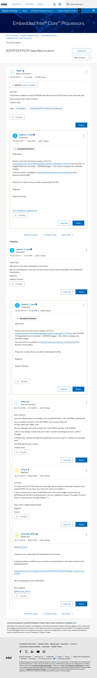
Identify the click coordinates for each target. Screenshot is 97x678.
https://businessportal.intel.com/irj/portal (55, 172)
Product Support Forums (30, 35)
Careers (73, 643)
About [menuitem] (24, 10)
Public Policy (56, 646)
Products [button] (17, 4)
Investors (65, 643)
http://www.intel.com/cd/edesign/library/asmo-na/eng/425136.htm (41, 163)
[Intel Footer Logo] (9, 657)
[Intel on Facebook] (20, 652)
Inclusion (46, 646)
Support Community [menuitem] (9, 10)
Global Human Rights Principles (36, 669)
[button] (86, 71)
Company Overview (27, 643)
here (74, 622)
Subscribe (81, 50)
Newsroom (54, 643)
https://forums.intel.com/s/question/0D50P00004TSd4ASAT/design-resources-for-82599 (49, 572)
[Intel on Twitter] (26, 652)
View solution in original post (25, 210)
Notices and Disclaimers (76, 665)
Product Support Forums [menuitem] (67, 10)
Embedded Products (49, 35)
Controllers (21, 108)
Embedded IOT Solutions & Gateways (46, 108)
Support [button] (29, 4)
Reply (81, 125)
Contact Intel (43, 643)
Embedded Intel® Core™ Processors (19, 38)
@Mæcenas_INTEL (22, 591)
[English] (60, 4)
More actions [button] (79, 57)
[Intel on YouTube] (38, 652)
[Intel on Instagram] (44, 652)
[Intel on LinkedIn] (32, 652)
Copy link (64, 223)
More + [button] (41, 4)
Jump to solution (25, 85)
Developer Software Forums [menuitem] (41, 10)
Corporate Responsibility (29, 646)
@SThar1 (23, 547)
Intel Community (12, 35)
